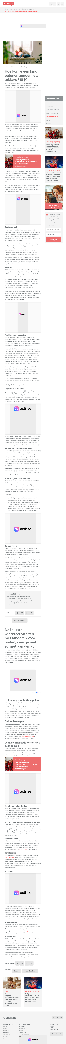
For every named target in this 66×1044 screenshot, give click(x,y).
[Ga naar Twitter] (57, 1017)
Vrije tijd (48, 123)
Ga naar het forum (53, 206)
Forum (5, 1028)
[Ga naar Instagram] (61, 1017)
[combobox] (53, 229)
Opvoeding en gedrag (28, 9)
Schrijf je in (53, 239)
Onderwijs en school (52, 113)
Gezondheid (49, 106)
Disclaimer (22, 1028)
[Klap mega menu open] (62, 4)
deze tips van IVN (24, 849)
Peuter (16, 971)
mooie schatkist (9, 857)
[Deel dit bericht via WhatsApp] (27, 613)
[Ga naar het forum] (54, 4)
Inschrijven (55, 1034)
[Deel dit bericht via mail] (31, 613)
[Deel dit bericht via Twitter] (22, 613)
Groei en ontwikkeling (52, 110)
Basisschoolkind (15, 9)
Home (6, 9)
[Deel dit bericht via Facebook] (17, 613)
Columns (6, 1032)
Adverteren (6, 1035)
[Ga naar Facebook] (53, 1017)
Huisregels (22, 1026)
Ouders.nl (9, 1017)
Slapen (7, 991)
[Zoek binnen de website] (51, 4)
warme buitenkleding (28, 736)
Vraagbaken (6, 1030)
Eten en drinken (50, 103)
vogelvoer (29, 931)
